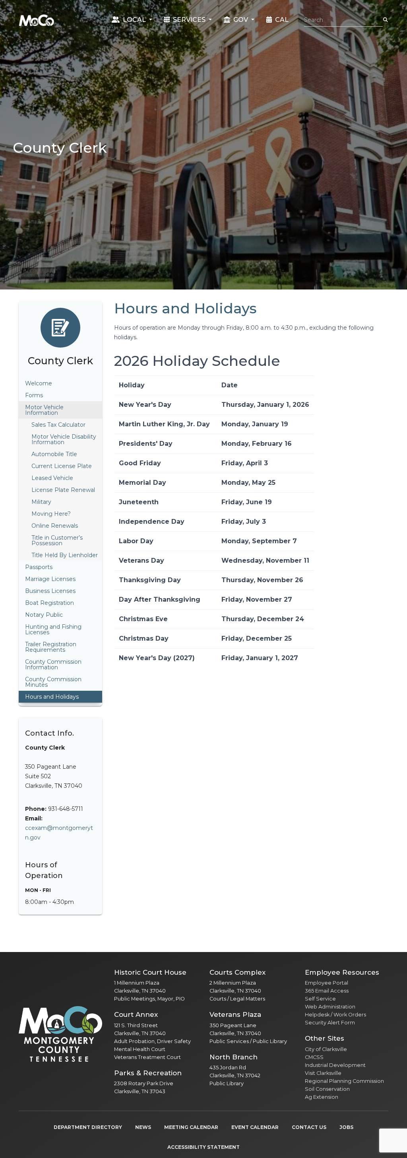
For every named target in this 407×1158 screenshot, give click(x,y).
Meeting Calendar (191, 1127)
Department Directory (88, 1127)
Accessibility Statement (203, 1147)
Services (189, 19)
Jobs (346, 1127)
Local (134, 19)
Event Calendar (255, 1127)
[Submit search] (385, 19)
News (143, 1127)
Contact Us (309, 1127)
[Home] (36, 20)
